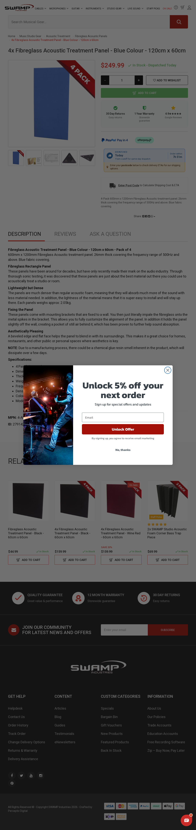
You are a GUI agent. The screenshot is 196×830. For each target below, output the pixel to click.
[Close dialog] (167, 370)
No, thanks (123, 449)
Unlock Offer (123, 429)
